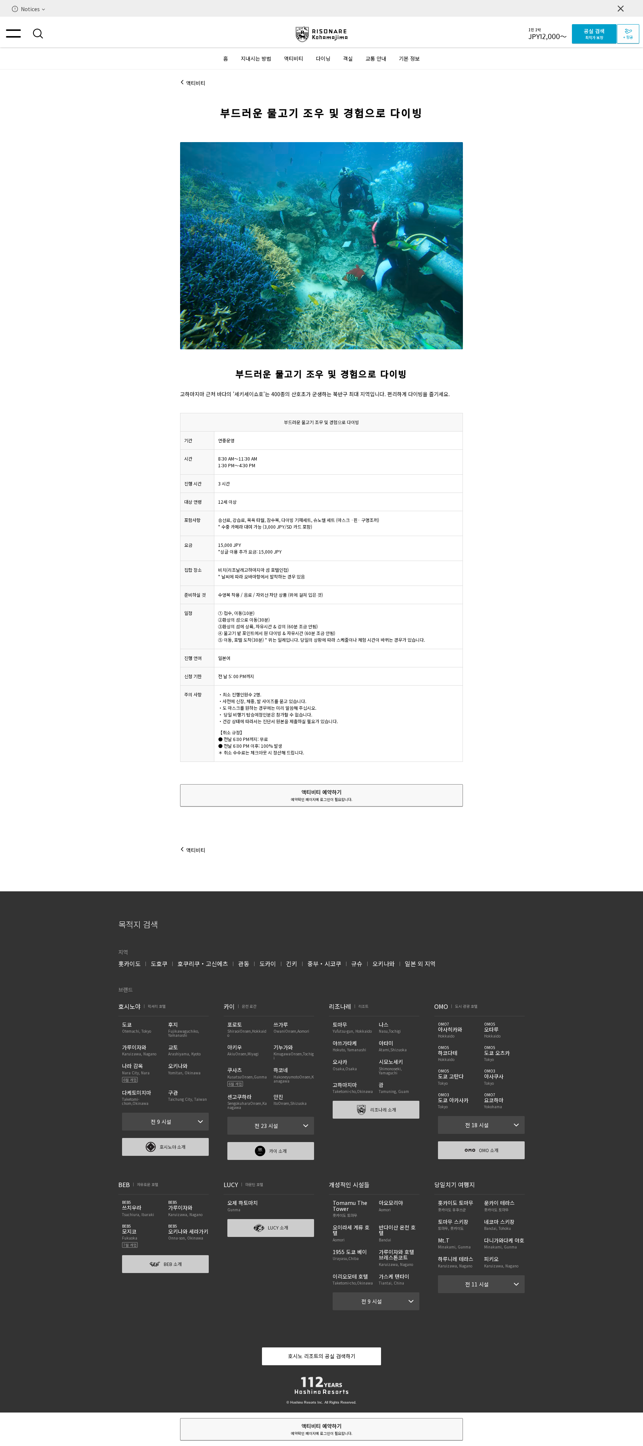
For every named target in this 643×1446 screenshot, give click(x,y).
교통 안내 (375, 58)
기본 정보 (409, 58)
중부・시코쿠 (324, 963)
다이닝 (323, 58)
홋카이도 (129, 963)
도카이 (267, 963)
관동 (243, 963)
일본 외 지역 (420, 963)
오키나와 (383, 963)
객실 (348, 58)
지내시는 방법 (256, 58)
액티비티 (293, 58)
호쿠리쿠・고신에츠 (202, 963)
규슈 (356, 963)
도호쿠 (159, 963)
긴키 (291, 963)
